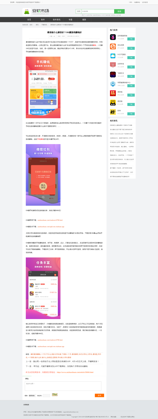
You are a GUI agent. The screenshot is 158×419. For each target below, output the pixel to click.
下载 (131, 39)
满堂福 (113, 15)
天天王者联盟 (105, 15)
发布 (99, 395)
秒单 (119, 111)
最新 (84, 20)
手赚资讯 (44, 25)
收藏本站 (137, 2)
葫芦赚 (118, 15)
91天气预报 (122, 54)
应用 (78, 11)
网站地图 (113, 417)
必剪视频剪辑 (122, 36)
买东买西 (121, 45)
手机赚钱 (40, 139)
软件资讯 (56, 20)
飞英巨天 (121, 73)
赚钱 (94, 45)
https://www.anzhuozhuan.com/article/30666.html (75, 372)
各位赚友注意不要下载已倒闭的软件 (121, 129)
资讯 (37, 25)
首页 (29, 20)
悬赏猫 (120, 101)
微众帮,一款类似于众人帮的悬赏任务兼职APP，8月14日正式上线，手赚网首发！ (66, 361)
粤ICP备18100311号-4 (102, 417)
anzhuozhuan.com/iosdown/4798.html (50, 220)
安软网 (12, 2)
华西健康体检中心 (124, 82)
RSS (131, 2)
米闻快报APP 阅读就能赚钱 (118, 164)
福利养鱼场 (97, 15)
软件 (43, 20)
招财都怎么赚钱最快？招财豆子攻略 (121, 125)
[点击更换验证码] (54, 394)
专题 (70, 20)
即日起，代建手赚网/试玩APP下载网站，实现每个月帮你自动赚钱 (61, 366)
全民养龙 (89, 15)
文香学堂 (121, 64)
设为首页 (145, 2)
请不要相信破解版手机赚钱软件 (119, 176)
